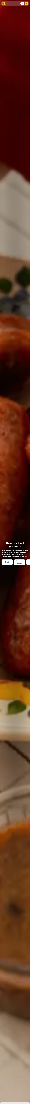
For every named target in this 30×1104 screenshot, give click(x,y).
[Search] (22, 3)
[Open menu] (26, 3)
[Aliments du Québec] (4, 3)
